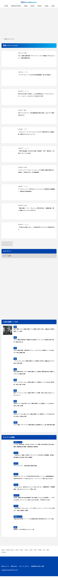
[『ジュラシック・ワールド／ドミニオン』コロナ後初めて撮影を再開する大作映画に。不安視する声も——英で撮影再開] (9, 173)
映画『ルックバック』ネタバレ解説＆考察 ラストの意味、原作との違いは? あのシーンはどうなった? (34, 394)
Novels (32, 6)
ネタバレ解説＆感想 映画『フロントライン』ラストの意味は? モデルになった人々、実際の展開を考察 (36, 57)
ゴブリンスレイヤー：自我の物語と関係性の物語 (25, 465)
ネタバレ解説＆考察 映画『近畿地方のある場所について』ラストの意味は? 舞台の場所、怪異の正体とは (34, 341)
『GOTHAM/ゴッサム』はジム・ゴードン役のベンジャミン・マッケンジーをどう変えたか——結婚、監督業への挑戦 (34, 509)
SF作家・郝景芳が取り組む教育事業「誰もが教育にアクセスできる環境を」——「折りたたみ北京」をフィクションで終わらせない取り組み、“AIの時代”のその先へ (34, 498)
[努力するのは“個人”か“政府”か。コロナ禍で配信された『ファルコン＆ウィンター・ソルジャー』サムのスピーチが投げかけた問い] (9, 97)
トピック (26, 91)
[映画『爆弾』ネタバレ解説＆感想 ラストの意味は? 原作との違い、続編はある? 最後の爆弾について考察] (7, 330)
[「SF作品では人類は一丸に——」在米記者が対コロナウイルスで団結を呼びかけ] (9, 230)
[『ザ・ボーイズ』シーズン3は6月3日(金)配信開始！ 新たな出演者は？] (9, 78)
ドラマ (26, 72)
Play (44, 550)
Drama (40, 6)
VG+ (13, 570)
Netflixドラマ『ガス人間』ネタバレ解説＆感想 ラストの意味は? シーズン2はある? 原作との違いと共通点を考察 (34, 415)
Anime (25, 6)
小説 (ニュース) (18, 442)
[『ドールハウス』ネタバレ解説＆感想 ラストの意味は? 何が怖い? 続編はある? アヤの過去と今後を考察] (7, 362)
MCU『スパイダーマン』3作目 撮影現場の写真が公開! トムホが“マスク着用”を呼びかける (36, 114)
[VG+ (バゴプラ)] (29, 2)
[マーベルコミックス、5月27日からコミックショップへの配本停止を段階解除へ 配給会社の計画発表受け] (9, 192)
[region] (29, 21)
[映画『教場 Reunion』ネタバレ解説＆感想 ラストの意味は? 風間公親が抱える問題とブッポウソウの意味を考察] (7, 372)
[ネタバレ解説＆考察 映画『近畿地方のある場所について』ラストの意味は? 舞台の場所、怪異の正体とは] (7, 340)
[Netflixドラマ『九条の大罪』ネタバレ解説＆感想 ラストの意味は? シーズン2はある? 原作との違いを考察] (7, 404)
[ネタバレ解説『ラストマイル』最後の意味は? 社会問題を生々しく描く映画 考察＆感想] (7, 425)
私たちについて (5, 566)
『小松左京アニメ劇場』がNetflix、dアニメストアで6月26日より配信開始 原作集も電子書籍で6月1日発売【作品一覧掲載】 (34, 456)
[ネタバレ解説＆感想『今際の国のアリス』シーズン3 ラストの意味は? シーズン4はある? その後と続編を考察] (7, 351)
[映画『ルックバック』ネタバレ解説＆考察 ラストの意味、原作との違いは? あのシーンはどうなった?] (7, 394)
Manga (39, 550)
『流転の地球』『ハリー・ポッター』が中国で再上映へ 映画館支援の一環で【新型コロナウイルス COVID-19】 (36, 209)
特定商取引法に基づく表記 (37, 566)
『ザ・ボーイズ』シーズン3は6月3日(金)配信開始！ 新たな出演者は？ (34, 74)
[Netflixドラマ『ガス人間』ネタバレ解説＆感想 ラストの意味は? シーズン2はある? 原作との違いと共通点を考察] (7, 415)
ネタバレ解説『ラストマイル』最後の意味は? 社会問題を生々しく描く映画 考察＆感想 (34, 424)
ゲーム (16, 484)
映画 (25, 53)
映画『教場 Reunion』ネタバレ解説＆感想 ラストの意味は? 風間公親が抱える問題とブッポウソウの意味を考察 (34, 372)
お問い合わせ (14, 566)
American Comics (16, 6)
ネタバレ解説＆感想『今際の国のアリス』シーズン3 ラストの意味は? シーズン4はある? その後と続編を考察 (34, 351)
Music (53, 6)
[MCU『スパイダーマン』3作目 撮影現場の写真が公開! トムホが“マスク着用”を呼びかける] (9, 116)
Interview (4, 552)
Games (46, 6)
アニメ (16, 452)
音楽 (15, 527)
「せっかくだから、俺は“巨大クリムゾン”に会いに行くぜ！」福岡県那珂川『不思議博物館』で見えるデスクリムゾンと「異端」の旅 (34, 488)
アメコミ (26, 186)
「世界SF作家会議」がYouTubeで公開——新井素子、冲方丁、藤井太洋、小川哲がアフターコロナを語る (36, 152)
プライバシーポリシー (24, 566)
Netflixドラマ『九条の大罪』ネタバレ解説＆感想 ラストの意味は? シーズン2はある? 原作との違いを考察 (34, 404)
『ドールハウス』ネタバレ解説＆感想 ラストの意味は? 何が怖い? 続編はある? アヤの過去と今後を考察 (34, 362)
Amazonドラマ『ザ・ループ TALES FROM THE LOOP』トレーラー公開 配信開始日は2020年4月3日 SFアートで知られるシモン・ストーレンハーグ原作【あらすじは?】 (34, 477)
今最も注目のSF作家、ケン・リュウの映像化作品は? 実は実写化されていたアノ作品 (34, 518)
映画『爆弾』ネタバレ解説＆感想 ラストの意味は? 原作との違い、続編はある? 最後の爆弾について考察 (34, 330)
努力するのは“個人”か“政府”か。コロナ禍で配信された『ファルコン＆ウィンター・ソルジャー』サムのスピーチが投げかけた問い (36, 95)
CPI (17, 570)
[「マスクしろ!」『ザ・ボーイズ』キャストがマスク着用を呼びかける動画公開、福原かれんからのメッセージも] (9, 135)
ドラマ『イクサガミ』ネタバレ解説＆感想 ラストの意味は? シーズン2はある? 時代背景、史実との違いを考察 (34, 383)
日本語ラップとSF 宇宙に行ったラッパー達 (24, 529)
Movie (6, 6)
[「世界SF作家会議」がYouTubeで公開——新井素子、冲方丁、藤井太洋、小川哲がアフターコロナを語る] (9, 154)
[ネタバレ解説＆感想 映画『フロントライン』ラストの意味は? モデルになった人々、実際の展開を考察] (9, 59)
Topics (47, 550)
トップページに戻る (7, 243)
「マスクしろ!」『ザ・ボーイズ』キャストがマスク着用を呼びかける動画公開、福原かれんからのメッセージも (36, 133)
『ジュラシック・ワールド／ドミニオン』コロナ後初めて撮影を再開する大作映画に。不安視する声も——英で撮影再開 (36, 171)
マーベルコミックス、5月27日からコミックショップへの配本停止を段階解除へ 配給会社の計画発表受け (36, 190)
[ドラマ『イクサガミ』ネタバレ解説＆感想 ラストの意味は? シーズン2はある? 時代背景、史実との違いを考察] (7, 383)
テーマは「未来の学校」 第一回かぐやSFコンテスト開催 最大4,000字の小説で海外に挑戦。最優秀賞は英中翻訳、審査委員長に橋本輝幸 (34, 445)
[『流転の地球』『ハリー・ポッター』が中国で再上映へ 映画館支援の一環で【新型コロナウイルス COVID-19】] (9, 211)
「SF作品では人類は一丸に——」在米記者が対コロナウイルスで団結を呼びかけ (36, 228)
